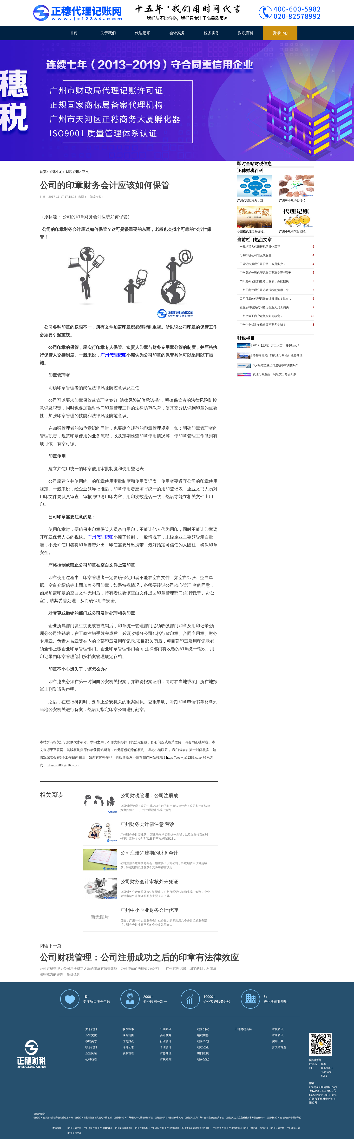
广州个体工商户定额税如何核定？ (261, 316)
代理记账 (142, 33)
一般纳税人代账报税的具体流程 (260, 246)
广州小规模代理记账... (293, 231)
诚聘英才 (91, 1041)
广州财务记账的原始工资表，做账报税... (265, 281)
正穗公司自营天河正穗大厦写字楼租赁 (93, 1117)
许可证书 (128, 1047)
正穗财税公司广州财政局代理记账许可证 (133, 1117)
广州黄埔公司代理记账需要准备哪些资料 (266, 272)
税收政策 (203, 1047)
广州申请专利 (219, 1128)
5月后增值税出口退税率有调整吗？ (275, 365)
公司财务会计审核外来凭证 (149, 881)
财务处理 (165, 1053)
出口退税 (203, 1053)
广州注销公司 (293, 1128)
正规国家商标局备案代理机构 (169, 1117)
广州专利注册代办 (175, 1128)
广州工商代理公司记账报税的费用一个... (265, 290)
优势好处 (128, 1041)
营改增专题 (279, 1047)
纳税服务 (203, 1035)
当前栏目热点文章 (254, 239)
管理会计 (165, 1047)
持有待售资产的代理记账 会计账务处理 (277, 355)
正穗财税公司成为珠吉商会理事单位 (284, 1117)
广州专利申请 (74, 1133)
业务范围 (128, 1035)
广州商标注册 (157, 1128)
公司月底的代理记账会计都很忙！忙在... (265, 298)
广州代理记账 (250, 1128)
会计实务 (177, 33)
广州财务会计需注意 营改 (147, 824)
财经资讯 (277, 1035)
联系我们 (91, 1047)
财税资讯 (72, 172)
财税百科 (246, 33)
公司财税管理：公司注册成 (149, 795)
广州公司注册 (74, 1128)
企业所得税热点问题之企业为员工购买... (265, 307)
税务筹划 (203, 1041)
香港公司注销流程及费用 (198, 1128)
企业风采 (91, 1053)
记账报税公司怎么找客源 (255, 255)
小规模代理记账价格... (251, 231)
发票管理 (128, 1053)
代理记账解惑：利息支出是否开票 (274, 374)
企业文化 (91, 1035)
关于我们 (108, 33)
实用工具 (277, 1041)
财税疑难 (165, 1059)
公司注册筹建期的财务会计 (149, 853)
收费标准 (128, 1029)
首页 (73, 33)
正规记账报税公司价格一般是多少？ (263, 264)
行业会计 (165, 1041)
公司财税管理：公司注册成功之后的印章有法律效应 (139, 957)
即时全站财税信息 (254, 163)
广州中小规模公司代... (293, 200)
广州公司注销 (90, 1128)
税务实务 (211, 33)
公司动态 (91, 1059)
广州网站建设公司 (123, 1128)
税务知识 (203, 1029)
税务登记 (203, 1059)
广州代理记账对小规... (251, 200)
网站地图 (315, 1060)
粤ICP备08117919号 (322, 1091)
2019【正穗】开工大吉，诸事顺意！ (276, 345)
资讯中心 (280, 33)
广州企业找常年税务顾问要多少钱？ (263, 324)
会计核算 (165, 1035)
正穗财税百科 (250, 170)
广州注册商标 (141, 1128)
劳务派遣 (264, 1128)
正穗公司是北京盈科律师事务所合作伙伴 (245, 1117)
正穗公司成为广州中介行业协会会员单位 (204, 1117)
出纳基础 (165, 1029)
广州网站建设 (105, 1128)
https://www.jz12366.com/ (184, 757)
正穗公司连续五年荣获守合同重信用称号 (53, 1117)
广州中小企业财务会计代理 (149, 910)
